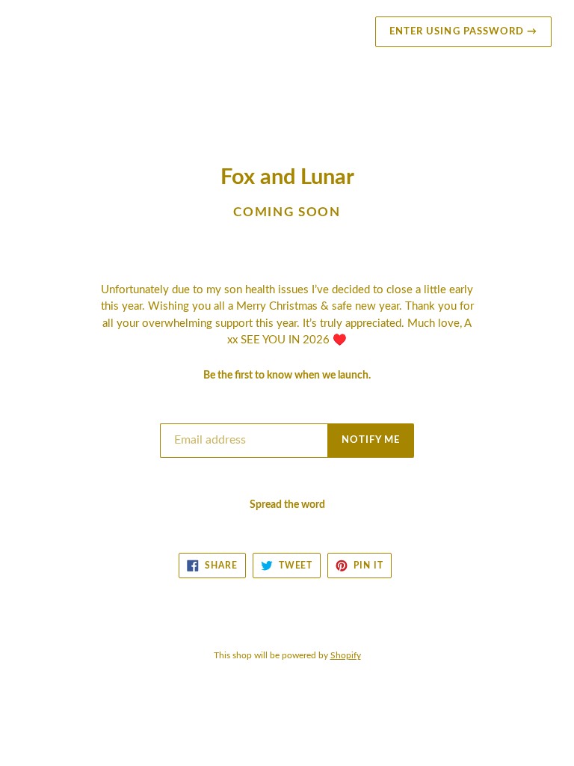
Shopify (345, 655)
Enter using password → (463, 32)
